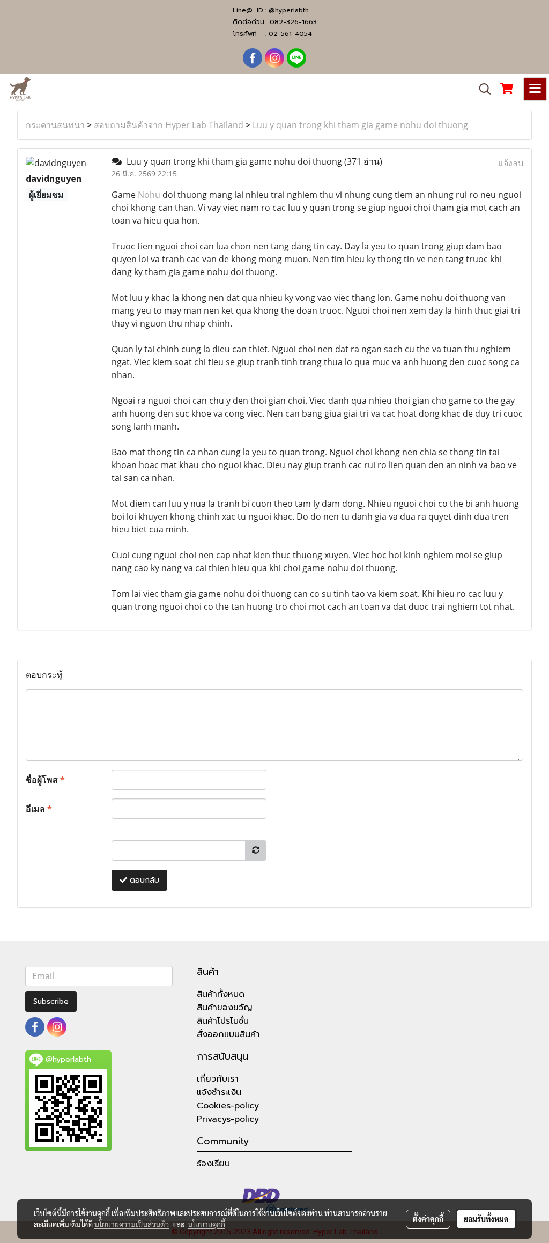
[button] (481, 89)
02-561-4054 (290, 34)
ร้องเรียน (213, 1163)
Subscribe (51, 1001)
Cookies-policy (228, 1105)
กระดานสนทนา (55, 125)
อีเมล (39, 809)
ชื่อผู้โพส (45, 780)
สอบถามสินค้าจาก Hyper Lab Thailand (168, 125)
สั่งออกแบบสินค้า (228, 1034)
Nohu (149, 195)
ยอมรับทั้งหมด (486, 1219)
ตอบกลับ (143, 880)
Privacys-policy (228, 1119)
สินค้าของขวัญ (225, 1007)
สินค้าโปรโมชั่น (223, 1021)
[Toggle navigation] (535, 89)
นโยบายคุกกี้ (206, 1224)
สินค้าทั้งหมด (220, 994)
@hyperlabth (289, 10)
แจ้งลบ (510, 163)
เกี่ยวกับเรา (218, 1078)
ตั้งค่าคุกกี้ (428, 1219)
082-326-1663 (293, 22)
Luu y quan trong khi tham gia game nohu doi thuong (360, 125)
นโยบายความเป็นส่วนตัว (131, 1224)
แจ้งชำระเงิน (219, 1092)
